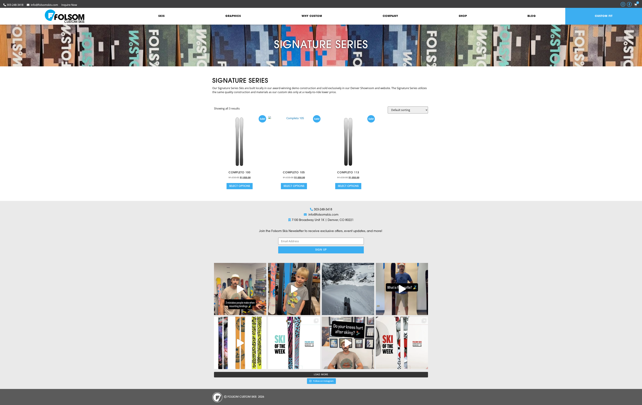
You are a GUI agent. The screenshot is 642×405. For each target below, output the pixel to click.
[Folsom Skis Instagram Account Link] (623, 4)
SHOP (463, 16)
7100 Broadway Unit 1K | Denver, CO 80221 (323, 220)
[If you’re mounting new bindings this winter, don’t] (240, 289)
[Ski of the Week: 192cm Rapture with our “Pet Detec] (294, 343)
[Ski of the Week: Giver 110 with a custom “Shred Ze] (348, 289)
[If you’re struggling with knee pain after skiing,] (348, 343)
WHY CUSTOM (312, 16)
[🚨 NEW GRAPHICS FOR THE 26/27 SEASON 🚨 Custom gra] (240, 343)
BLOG (531, 16)
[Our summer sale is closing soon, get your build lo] (294, 289)
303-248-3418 (15, 5)
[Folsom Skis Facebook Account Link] (629, 4)
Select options (239, 186)
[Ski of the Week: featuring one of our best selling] (402, 343)
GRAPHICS (233, 16)
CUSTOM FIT (604, 16)
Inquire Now (69, 5)
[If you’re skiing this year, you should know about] (402, 289)
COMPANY (390, 16)
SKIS (161, 16)
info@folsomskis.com (44, 5)
